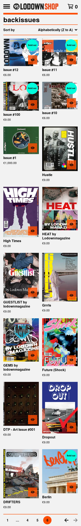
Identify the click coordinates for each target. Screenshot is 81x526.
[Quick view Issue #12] (32, 59)
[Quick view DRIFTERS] (32, 492)
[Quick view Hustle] (71, 164)
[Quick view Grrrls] (71, 295)
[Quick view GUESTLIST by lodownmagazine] (32, 292)
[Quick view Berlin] (71, 487)
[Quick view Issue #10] (71, 102)
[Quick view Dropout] (71, 427)
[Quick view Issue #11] (71, 59)
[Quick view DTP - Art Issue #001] (32, 419)
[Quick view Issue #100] (32, 104)
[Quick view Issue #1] (32, 147)
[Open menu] (6, 6)
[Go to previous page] (66, 520)
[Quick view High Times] (32, 230)
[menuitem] (40, 30)
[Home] (35, 6)
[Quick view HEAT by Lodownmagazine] (71, 224)
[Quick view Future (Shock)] (71, 359)
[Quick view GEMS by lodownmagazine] (32, 355)
